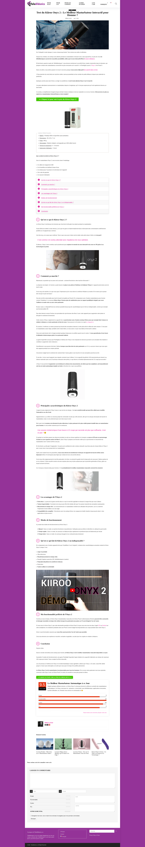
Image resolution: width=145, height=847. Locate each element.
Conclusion (44, 211)
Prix (31, 806)
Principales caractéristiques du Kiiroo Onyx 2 (54, 189)
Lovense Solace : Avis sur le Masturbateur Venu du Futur (81, 752)
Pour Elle (49, 3)
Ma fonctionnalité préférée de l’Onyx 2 (52, 207)
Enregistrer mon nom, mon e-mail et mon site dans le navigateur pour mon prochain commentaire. (56, 815)
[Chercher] (116, 831)
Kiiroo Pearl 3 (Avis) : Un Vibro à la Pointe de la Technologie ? (99, 753)
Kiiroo (70, 10)
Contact (62, 834)
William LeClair (68, 18)
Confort (32, 803)
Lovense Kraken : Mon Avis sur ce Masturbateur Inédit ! (44, 752)
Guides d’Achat (82, 3)
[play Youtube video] (72, 590)
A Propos (62, 831)
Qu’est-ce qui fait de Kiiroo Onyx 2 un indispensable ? (57, 202)
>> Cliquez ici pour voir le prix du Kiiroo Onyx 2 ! (58, 99)
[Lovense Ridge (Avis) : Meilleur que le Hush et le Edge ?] (63, 739)
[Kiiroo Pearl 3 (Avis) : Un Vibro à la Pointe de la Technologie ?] (100, 739)
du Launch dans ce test (90, 70)
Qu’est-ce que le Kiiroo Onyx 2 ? (51, 180)
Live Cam (93, 3)
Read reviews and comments (90, 712)
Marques (103, 4)
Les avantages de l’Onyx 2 (49, 193)
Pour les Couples (68, 3)
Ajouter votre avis (102, 712)
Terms (98, 835)
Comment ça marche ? (48, 184)
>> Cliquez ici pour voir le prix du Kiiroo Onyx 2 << (55, 677)
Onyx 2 (93, 65)
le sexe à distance (90, 58)
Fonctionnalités (34, 799)
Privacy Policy (92, 835)
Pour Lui (58, 3)
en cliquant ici (90, 322)
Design (32, 796)
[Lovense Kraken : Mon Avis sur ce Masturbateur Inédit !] (44, 739)
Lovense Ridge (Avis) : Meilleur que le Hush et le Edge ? (62, 753)
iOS (99, 625)
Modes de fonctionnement (49, 198)
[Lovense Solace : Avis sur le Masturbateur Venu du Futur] (81, 739)
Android (104, 625)
